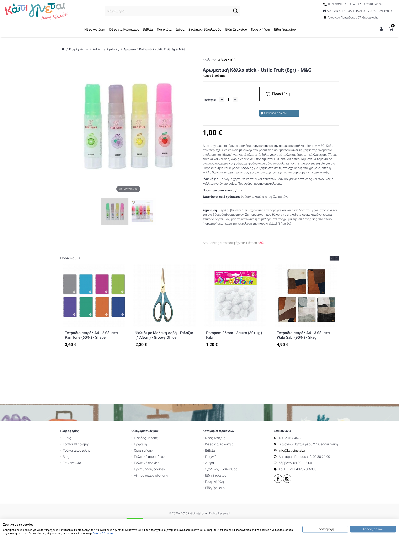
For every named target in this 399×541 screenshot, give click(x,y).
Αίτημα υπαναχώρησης (151, 475)
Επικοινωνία (72, 463)
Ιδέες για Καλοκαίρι (124, 29)
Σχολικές (113, 49)
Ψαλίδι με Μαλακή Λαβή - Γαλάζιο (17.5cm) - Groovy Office (164, 335)
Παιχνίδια (164, 29)
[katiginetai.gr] (36, 11)
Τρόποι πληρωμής (76, 444)
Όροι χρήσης (143, 450)
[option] (94, 306)
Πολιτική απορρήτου (149, 457)
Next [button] (336, 258)
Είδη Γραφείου (285, 29)
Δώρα (180, 29)
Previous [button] (332, 258)
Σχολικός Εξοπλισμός (204, 29)
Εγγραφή (140, 444)
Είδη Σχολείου (236, 29)
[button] (235, 11)
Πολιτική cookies (146, 463)
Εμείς (67, 438)
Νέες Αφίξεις (94, 29)
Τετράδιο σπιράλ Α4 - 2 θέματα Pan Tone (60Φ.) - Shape (91, 335)
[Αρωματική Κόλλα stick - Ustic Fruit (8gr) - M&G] (142, 211)
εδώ (261, 243)
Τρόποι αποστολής (76, 450)
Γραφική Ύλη (260, 29)
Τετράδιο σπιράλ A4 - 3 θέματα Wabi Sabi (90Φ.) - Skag (303, 335)
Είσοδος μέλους (146, 438)
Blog (66, 457)
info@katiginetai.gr (292, 450)
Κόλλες (97, 49)
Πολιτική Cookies (103, 533)
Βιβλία (148, 29)
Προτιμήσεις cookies (149, 469)
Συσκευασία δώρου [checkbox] (275, 113)
